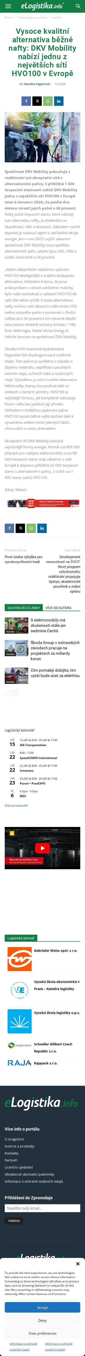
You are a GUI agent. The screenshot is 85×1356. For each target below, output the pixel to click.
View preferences (42, 1333)
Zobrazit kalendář (16, 806)
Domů (9, 17)
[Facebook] (26, 101)
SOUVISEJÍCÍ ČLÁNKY (24, 608)
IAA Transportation (33, 745)
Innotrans (27, 771)
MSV (23, 796)
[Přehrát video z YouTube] (42, 848)
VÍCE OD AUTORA (58, 608)
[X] (37, 101)
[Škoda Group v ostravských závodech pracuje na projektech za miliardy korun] (16, 648)
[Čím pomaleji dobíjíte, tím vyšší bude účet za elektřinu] (16, 676)
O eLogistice (14, 1139)
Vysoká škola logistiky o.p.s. (57, 1012)
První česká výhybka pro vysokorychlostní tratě (23, 559)
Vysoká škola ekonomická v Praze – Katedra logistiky (57, 985)
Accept (42, 1307)
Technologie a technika (32, 17)
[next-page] (15, 693)
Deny (42, 1320)
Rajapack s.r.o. (46, 1063)
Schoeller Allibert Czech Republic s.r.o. (53, 1047)
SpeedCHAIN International (38, 758)
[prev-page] (8, 693)
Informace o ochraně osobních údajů (34, 1181)
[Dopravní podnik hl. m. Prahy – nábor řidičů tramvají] (42, 503)
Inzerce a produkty (19, 1146)
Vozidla (56, 17)
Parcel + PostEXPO (33, 783)
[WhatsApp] (48, 101)
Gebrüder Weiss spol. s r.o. (55, 950)
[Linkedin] (59, 101)
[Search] (78, 6)
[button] (78, 1263)
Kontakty (11, 1153)
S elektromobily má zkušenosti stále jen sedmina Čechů (48, 625)
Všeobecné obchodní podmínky (29, 1174)
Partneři (11, 1160)
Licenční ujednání (19, 1167)
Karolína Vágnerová (37, 84)
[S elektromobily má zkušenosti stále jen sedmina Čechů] (16, 625)
